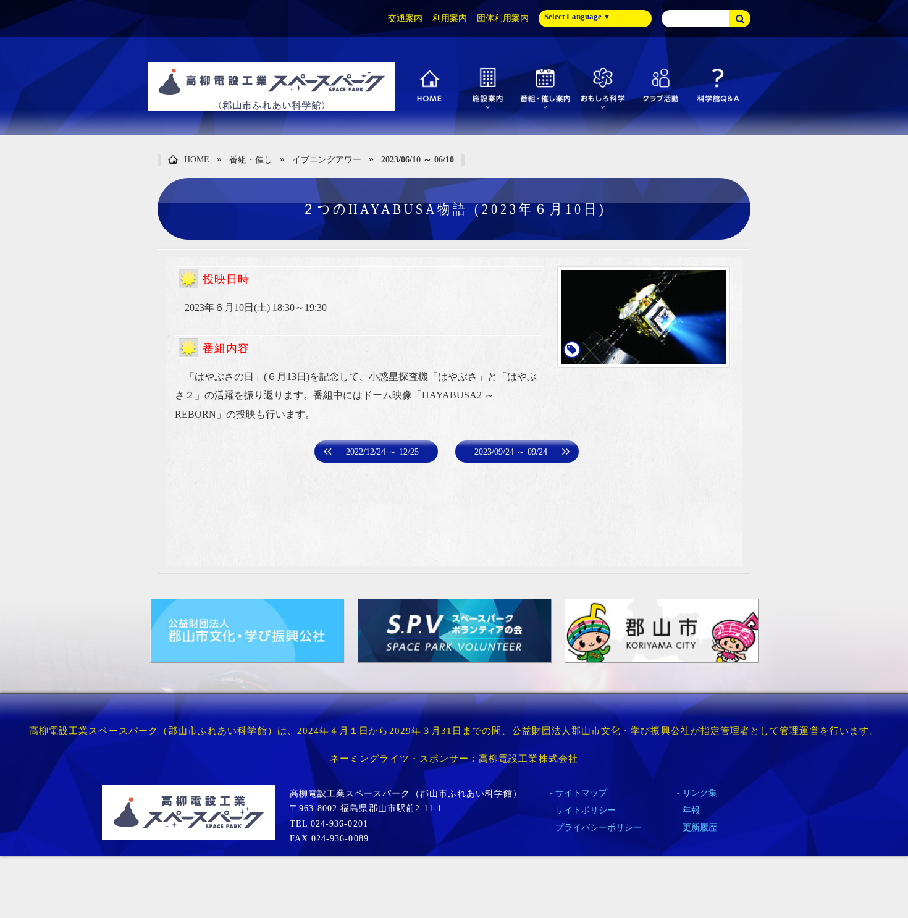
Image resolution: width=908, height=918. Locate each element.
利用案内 (449, 18)
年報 (691, 810)
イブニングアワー (326, 159)
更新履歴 (700, 827)
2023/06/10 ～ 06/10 (417, 159)
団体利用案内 (503, 18)
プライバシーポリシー (598, 827)
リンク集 (700, 793)
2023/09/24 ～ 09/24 (510, 452)
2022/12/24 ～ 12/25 (382, 452)
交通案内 (405, 18)
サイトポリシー (585, 810)
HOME (196, 159)
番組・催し (250, 159)
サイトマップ (581, 793)
